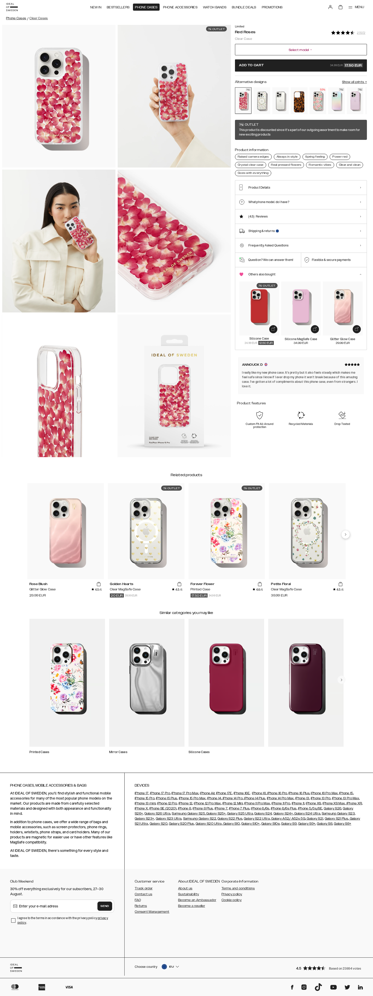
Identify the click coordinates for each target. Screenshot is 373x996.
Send (104, 906)
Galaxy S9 (289, 823)
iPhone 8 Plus (203, 808)
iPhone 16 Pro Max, (324, 793)
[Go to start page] (12, 7)
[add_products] (273, 329)
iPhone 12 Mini (233, 803)
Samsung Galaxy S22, (200, 818)
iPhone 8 (184, 808)
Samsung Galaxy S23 (338, 813)
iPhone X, (142, 808)
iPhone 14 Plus (254, 798)
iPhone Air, (207, 793)
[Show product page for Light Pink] (355, 100)
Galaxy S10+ (250, 823)
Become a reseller (191, 906)
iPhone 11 (298, 803)
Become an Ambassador (197, 900)
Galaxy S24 (263, 813)
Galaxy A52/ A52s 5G (287, 818)
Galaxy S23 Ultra (169, 818)
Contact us (143, 894)
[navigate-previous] (346, 534)
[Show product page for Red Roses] (243, 100)
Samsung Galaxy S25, (189, 813)
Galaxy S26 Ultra (157, 813)
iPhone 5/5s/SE (310, 808)
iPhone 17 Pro (160, 793)
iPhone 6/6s (260, 808)
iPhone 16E (242, 793)
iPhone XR (354, 803)
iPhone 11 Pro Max (257, 803)
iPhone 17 (142, 793)
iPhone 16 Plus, (299, 793)
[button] (330, 968)
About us (185, 888)
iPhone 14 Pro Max (280, 798)
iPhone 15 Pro (145, 798)
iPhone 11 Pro (281, 803)
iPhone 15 (346, 793)
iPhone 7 (221, 808)
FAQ (138, 900)
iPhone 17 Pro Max (185, 793)
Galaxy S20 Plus (181, 823)
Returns (141, 906)
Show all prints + (354, 82)
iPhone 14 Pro (232, 798)
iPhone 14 (214, 798)
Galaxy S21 (314, 818)
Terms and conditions (238, 888)
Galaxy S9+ (306, 823)
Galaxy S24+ (283, 813)
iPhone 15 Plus (166, 798)
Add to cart (300, 65)
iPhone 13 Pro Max (345, 798)
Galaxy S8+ (342, 823)
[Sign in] (330, 7)
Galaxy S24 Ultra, (307, 813)
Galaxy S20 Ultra (209, 823)
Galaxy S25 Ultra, (240, 813)
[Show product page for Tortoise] (299, 100)
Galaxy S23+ (144, 818)
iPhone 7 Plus (239, 808)
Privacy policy (232, 894)
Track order (143, 888)
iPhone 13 (302, 798)
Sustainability (188, 894)
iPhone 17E (224, 793)
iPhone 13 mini (145, 803)
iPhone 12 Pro (167, 803)
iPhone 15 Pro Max (192, 798)
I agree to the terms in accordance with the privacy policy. (63, 920)
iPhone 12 (186, 803)
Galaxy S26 (332, 808)
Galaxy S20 (158, 823)
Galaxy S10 (231, 823)
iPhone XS (313, 803)
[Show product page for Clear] (280, 100)
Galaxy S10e (270, 823)
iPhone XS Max (334, 803)
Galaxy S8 (324, 823)
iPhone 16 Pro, (277, 793)
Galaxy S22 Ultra (257, 818)
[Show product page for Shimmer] (336, 100)
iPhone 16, (259, 793)
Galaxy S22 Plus (229, 818)
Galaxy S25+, (216, 813)
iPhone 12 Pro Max (207, 803)
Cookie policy (232, 900)
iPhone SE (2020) (163, 808)
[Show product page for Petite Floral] (261, 100)
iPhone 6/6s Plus (284, 808)
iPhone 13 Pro (321, 798)
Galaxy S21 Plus (336, 818)
